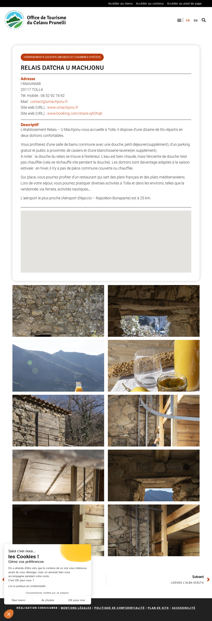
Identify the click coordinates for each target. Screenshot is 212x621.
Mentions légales (76, 608)
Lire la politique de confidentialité (27, 586)
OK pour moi (76, 600)
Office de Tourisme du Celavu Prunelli (46, 20)
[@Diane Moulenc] (58, 311)
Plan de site (158, 608)
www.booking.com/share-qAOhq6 (74, 113)
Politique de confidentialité (119, 608)
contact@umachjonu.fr (49, 101)
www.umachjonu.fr (62, 107)
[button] (9, 614)
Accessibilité (183, 608)
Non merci (18, 600)
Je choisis (47, 600)
